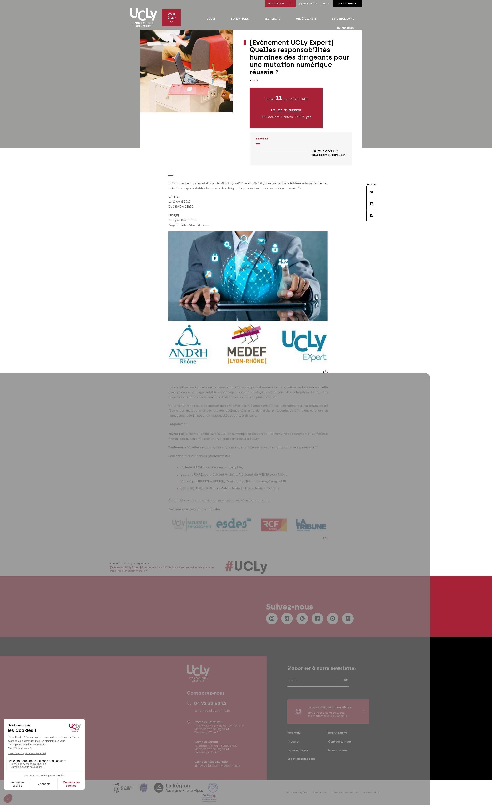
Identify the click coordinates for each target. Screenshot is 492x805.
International (343, 19)
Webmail (293, 732)
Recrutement (337, 732)
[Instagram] (272, 618)
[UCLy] (143, 17)
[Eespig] (144, 790)
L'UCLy (211, 19)
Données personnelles (345, 792)
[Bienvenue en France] (213, 790)
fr (324, 3)
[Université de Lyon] (124, 790)
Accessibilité (371, 792)
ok (346, 680)
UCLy (255, 80)
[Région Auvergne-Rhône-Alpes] (179, 790)
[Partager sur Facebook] (371, 215)
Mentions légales (297, 792)
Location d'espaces (301, 758)
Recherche (272, 19)
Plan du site (319, 792)
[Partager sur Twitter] (371, 192)
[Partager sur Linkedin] (371, 204)
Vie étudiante (306, 19)
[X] (348, 618)
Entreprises (345, 27)
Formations (240, 19)
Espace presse (297, 750)
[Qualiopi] (209, 799)
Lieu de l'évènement (286, 110)
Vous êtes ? (171, 16)
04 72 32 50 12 (210, 703)
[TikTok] (287, 618)
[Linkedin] (302, 618)
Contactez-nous (340, 741)
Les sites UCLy (276, 3)
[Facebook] (317, 618)
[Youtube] (332, 618)
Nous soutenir (347, 3)
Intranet (293, 741)
